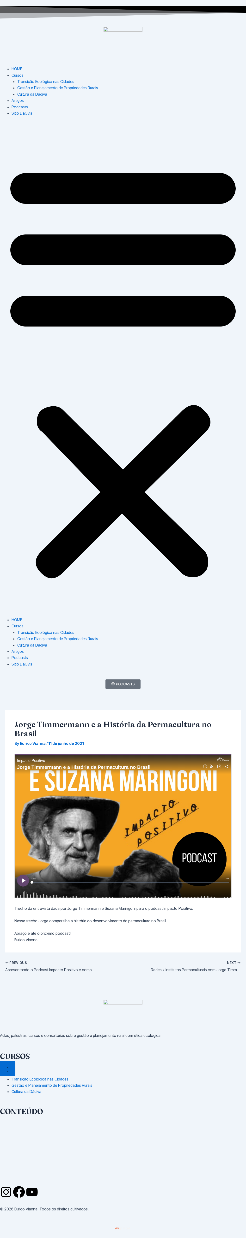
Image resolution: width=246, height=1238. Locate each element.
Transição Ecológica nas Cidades (45, 81)
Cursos (18, 75)
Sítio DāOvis (22, 113)
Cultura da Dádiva (32, 94)
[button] (123, 369)
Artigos (18, 100)
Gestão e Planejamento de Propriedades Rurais (57, 87)
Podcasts (20, 107)
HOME (17, 68)
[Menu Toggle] (7, 1068)
